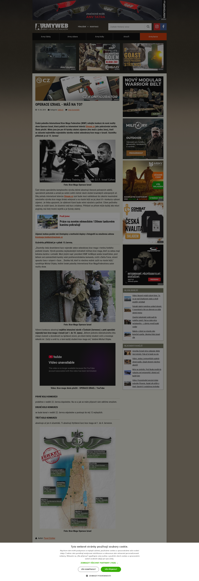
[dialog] (99, 562)
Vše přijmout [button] (111, 569)
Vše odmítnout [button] (88, 569)
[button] (99, 562)
